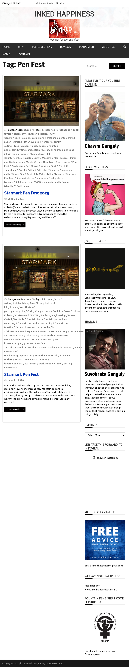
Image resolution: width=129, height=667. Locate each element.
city (23, 311)
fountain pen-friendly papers (30, 146)
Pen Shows (32, 166)
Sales (52, 347)
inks (18, 158)
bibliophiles (21, 303)
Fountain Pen (33, 319)
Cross (67, 311)
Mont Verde (46, 335)
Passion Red (33, 339)
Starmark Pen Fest (25, 359)
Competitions (42, 311)
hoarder (24, 154)
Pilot (53, 166)
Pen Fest (47, 339)
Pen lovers (17, 166)
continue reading (13, 224)
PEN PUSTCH (86, 46)
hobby (46, 327)
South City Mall (35, 174)
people (18, 343)
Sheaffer (54, 170)
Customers (21, 315)
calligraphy (20, 133)
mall (92, 331)
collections (38, 138)
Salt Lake (42, 170)
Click (17, 138)
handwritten (33, 327)
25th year (47, 299)
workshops (45, 363)
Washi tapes (22, 186)
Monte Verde (33, 162)
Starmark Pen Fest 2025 (26, 193)
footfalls (19, 319)
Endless (45, 315)
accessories (48, 129)
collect (26, 138)
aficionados (63, 129)
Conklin (57, 311)
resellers (33, 347)
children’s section (38, 133)
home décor (38, 154)
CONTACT (24, 54)
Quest (21, 170)
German (19, 327)
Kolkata (27, 158)
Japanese (32, 331)
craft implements (56, 138)
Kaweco (44, 331)
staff (48, 174)
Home (6, 46)
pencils (44, 166)
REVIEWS (65, 46)
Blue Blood (36, 303)
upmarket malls (52, 182)
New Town (49, 162)
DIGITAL (34, 315)
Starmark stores (25, 178)
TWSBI (38, 182)
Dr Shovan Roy (32, 141)
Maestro (46, 158)
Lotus (73, 331)
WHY (21, 46)
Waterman (30, 363)
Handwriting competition (26, 150)
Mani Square (61, 158)
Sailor (31, 170)
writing (58, 363)
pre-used (29, 343)
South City (18, 174)
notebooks (64, 162)
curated (17, 141)
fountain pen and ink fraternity (35, 323)
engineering (59, 315)
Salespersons (65, 347)
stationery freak (45, 178)
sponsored (26, 355)
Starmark (59, 174)
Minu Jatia (31, 335)
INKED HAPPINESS (64, 14)
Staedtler (40, 355)
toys (29, 182)
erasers (47, 141)
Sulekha (19, 182)
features (26, 129)
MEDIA (6, 54)
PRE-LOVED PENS (42, 46)
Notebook (18, 339)
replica (22, 347)
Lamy (36, 158)
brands (14, 307)
